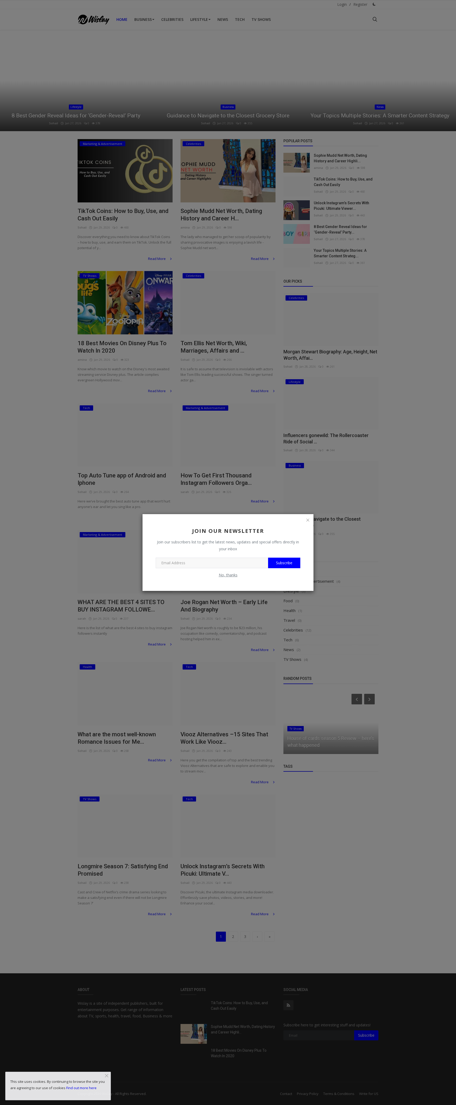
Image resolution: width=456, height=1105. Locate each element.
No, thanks (228, 574)
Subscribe (284, 562)
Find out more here (81, 1087)
